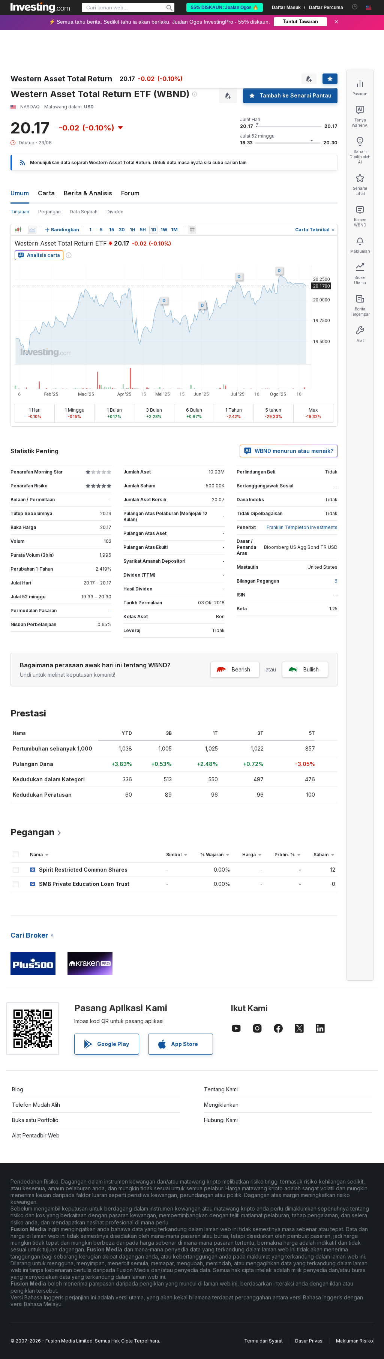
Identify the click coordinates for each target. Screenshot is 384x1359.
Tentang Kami (221, 1089)
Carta (46, 193)
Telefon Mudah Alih (36, 1104)
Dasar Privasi (309, 1341)
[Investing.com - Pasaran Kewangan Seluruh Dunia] (40, 7)
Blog (17, 1089)
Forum (130, 193)
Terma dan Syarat (263, 1341)
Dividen (114, 211)
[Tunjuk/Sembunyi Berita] (192, 230)
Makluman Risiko (354, 1341)
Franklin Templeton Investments (302, 527)
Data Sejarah (84, 211)
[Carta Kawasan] (32, 230)
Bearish (241, 669)
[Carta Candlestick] (18, 230)
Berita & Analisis (88, 193)
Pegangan (49, 211)
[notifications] (355, 6)
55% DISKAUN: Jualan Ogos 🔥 (224, 7)
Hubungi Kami (221, 1120)
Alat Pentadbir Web (36, 1135)
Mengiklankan (221, 1104)
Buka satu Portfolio (35, 1120)
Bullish (311, 669)
